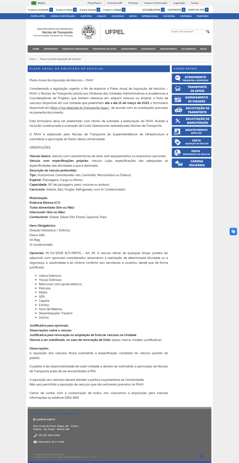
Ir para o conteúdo (40, 9)
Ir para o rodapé (113, 9)
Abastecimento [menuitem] (168, 49)
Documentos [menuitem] (188, 49)
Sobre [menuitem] (35, 49)
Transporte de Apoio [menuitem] (105, 49)
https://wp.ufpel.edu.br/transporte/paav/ (80, 107)
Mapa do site (197, 9)
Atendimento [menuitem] (51, 49)
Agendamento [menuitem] (129, 49)
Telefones (202, 16)
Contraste (176, 9)
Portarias (186, 16)
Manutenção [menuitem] (148, 49)
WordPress (51, 457)
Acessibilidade (153, 9)
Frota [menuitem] (203, 49)
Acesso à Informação (63, 16)
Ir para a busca (89, 9)
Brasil (42, 3)
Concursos (117, 16)
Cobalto (101, 16)
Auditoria (86, 16)
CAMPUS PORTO (45, 419)
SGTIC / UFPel (90, 457)
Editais (133, 16)
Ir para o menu (66, 9)
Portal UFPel (38, 16)
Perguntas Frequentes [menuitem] (75, 49)
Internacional (150, 16)
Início (33, 59)
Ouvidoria (169, 16)
